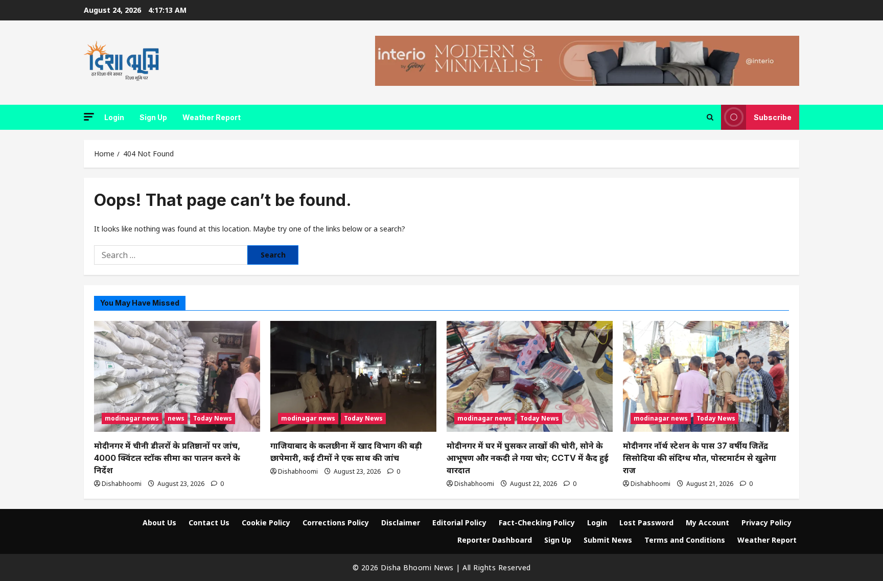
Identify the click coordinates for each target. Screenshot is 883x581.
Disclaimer (400, 522)
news (176, 418)
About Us (159, 522)
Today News (212, 418)
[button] (89, 117)
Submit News (608, 540)
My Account (707, 522)
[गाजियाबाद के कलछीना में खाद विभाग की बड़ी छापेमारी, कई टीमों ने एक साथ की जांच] (353, 376)
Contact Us (209, 522)
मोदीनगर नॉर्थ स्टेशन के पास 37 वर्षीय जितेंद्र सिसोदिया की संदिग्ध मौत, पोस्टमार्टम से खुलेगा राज (699, 457)
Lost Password (646, 522)
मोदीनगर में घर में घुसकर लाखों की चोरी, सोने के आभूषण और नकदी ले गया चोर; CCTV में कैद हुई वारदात (528, 457)
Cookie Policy (266, 522)
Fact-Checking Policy (537, 522)
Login (114, 117)
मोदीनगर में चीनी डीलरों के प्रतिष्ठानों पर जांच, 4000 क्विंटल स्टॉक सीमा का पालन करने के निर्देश (167, 457)
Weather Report (211, 117)
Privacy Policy (766, 522)
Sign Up (153, 117)
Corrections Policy (336, 522)
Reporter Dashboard (494, 540)
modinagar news (132, 418)
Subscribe (773, 117)
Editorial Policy (459, 522)
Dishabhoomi (122, 483)
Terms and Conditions (684, 540)
